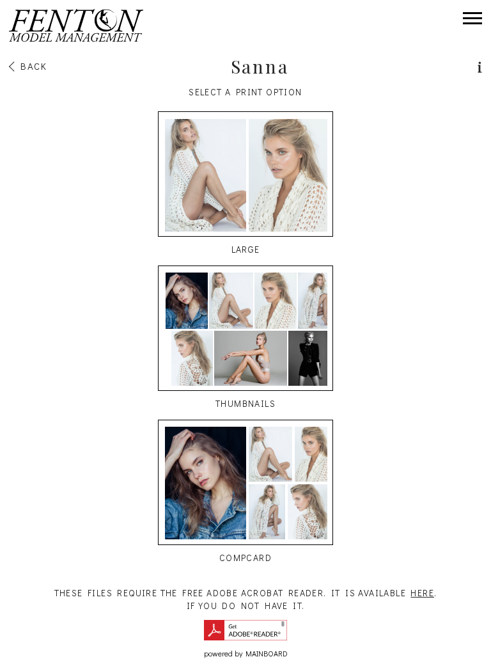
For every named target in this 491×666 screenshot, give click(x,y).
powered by (246, 653)
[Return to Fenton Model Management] (76, 25)
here (422, 593)
